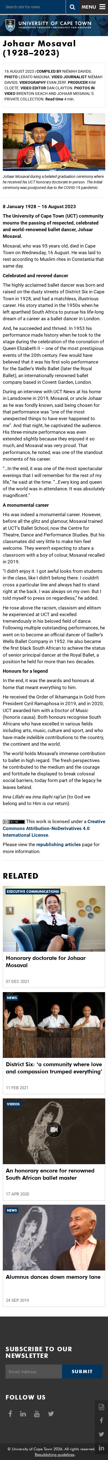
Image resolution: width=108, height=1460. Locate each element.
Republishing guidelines (54, 1454)
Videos (13, 1104)
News (12, 998)
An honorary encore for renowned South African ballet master (50, 1174)
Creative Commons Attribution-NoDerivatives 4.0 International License (54, 828)
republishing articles (58, 844)
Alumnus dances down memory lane (53, 1277)
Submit (82, 1371)
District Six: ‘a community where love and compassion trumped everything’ (54, 1068)
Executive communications (33, 891)
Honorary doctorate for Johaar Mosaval (46, 962)
